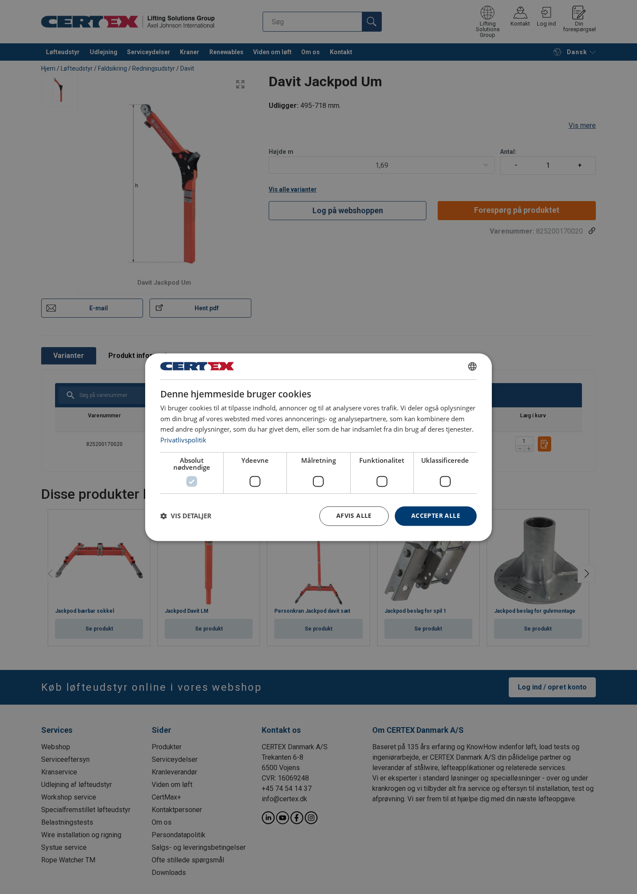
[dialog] (318, 447)
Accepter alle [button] (435, 515)
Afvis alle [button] (354, 515)
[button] (185, 516)
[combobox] (472, 366)
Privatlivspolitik (183, 440)
